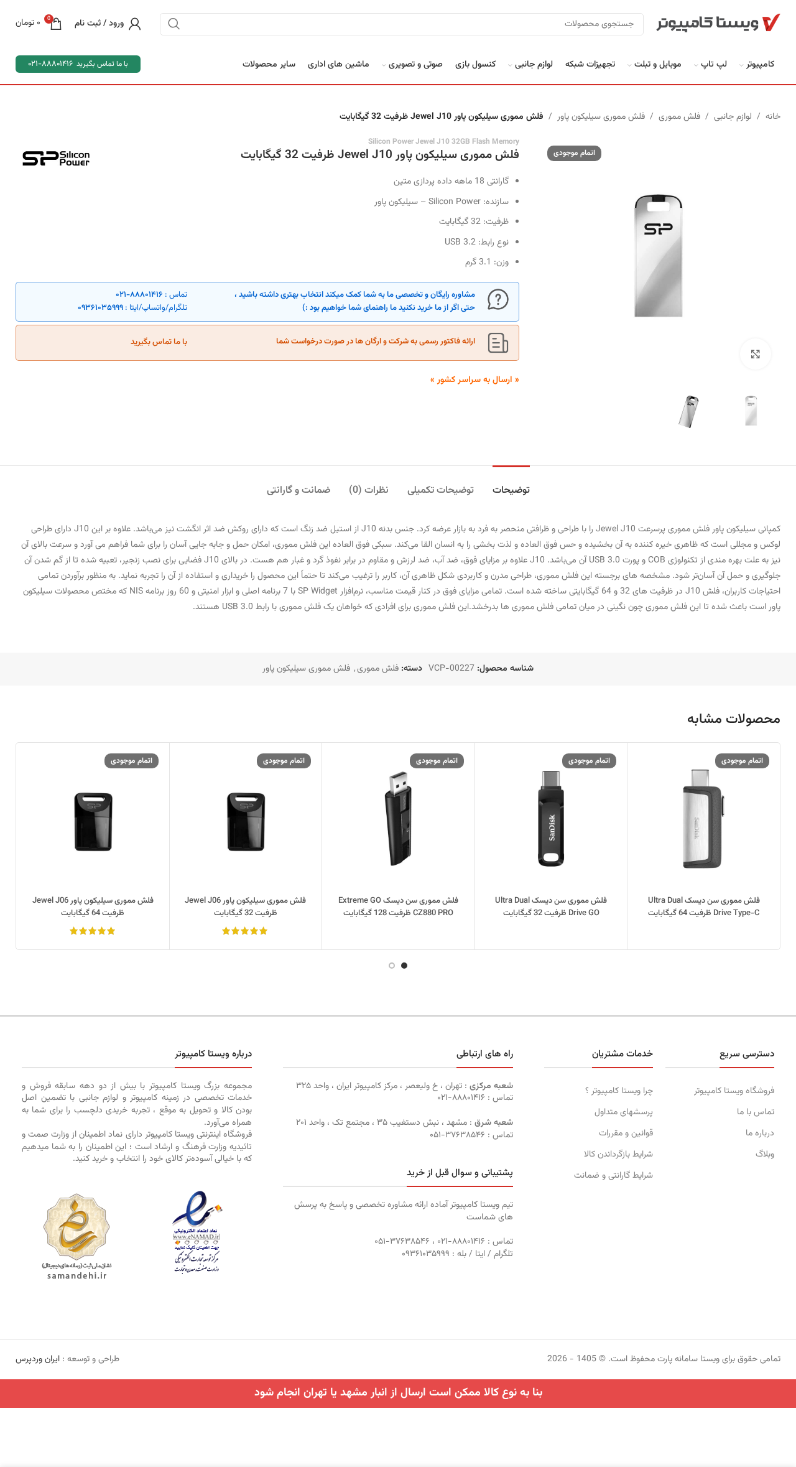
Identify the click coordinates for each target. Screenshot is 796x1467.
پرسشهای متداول (624, 1112)
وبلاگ (765, 1155)
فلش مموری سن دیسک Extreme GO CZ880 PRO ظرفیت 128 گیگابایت (398, 907)
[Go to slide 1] (404, 965)
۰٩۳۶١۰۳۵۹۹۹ (100, 308)
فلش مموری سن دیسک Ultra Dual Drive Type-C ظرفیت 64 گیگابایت (704, 907)
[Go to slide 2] (392, 965)
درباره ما (760, 1133)
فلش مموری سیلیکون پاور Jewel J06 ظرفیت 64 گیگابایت (93, 907)
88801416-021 (50, 64)
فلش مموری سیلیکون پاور (601, 117)
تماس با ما (755, 1112)
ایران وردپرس (38, 1359)
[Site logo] (718, 23)
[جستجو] (174, 23)
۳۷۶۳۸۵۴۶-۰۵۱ (457, 1135)
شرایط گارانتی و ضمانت (613, 1176)
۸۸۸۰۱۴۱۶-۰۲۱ (139, 295)
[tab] (511, 484)
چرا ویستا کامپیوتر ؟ (619, 1091)
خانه (773, 117)
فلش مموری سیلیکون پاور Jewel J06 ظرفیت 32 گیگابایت (245, 907)
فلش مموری (679, 117)
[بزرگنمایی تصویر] (755, 354)
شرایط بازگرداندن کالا (618, 1155)
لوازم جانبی (733, 117)
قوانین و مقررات (626, 1133)
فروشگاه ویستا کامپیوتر (734, 1091)
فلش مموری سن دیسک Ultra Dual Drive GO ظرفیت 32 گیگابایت (551, 907)
